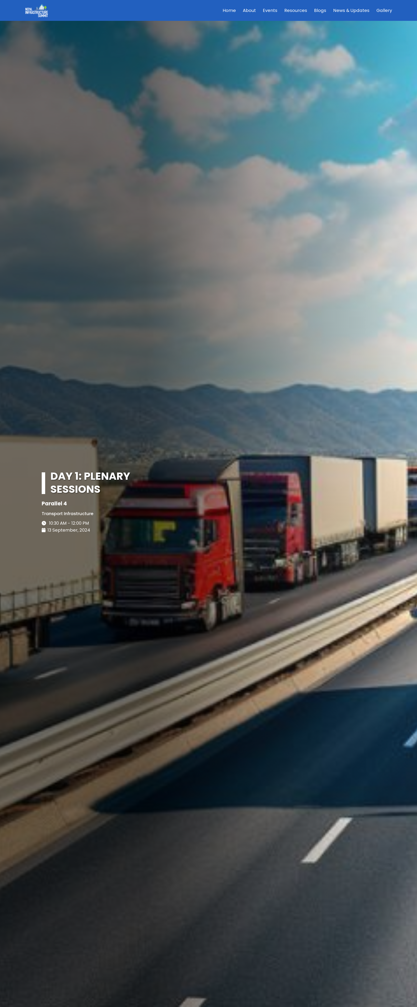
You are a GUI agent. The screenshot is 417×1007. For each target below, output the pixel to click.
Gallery (384, 10)
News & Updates (351, 10)
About (249, 10)
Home (229, 10)
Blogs (320, 10)
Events (270, 10)
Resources (295, 10)
